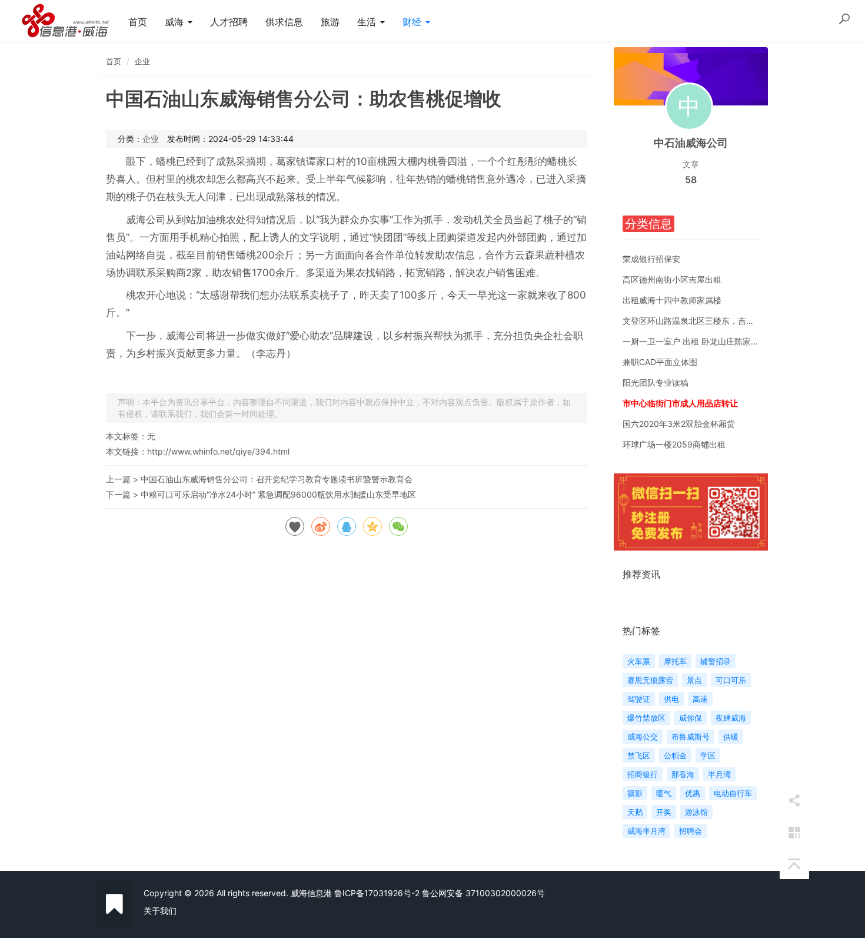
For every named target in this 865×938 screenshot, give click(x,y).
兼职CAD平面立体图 (660, 362)
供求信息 (284, 22)
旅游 (330, 22)
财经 (413, 22)
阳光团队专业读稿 (655, 382)
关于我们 (160, 911)
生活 (368, 22)
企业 (142, 61)
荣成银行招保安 (651, 259)
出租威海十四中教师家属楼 (672, 300)
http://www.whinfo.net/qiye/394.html (218, 451)
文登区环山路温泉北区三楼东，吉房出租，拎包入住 (717, 321)
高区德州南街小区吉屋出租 (672, 279)
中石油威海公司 (691, 143)
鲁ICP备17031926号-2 (377, 893)
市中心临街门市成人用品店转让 (680, 403)
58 (691, 179)
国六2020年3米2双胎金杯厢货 (679, 424)
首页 (137, 22)
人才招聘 (229, 22)
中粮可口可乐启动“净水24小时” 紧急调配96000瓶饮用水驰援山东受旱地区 (278, 494)
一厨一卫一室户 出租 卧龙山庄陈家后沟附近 (703, 341)
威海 (176, 22)
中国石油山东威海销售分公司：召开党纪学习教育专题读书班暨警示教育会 (276, 479)
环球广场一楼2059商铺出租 (674, 444)
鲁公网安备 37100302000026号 (483, 893)
